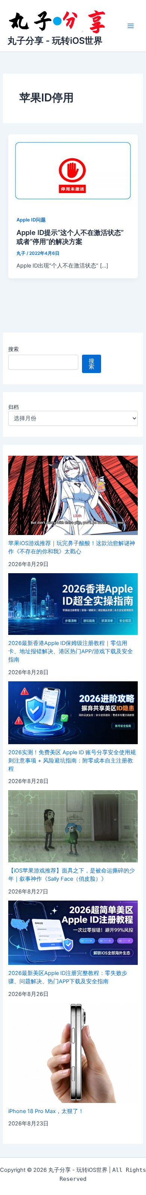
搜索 (13, 349)
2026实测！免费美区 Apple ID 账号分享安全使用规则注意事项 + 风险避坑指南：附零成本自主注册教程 (72, 760)
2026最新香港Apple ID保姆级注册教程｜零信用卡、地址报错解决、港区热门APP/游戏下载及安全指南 (70, 651)
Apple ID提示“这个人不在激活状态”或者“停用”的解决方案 (70, 236)
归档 (13, 407)
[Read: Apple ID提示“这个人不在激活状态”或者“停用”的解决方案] (72, 170)
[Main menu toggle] (131, 26)
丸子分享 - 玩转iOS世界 (55, 40)
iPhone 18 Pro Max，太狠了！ (46, 1111)
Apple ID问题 (31, 220)
